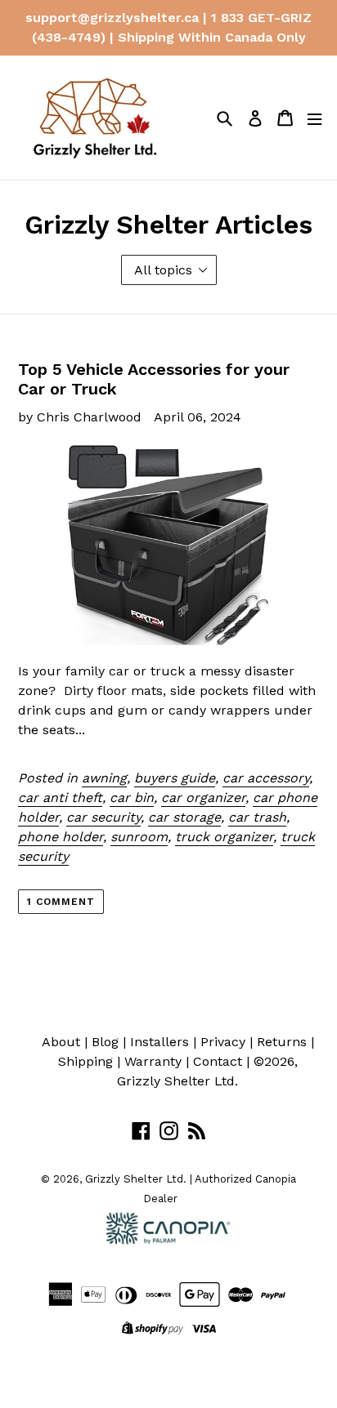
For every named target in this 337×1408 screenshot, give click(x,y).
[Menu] (314, 118)
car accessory (265, 778)
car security (103, 817)
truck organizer (224, 836)
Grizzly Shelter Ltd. (177, 1081)
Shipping (85, 1061)
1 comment (61, 901)
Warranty (153, 1061)
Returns (282, 1041)
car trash (257, 817)
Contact (217, 1061)
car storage (184, 817)
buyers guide (174, 778)
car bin (132, 797)
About (61, 1041)
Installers (159, 1041)
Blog (105, 1041)
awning (104, 778)
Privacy (222, 1041)
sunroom (139, 836)
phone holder (60, 836)
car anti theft (60, 797)
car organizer (203, 797)
